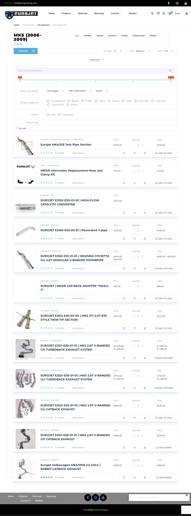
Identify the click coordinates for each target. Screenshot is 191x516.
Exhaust (112, 35)
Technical (82, 13)
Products (66, 13)
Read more (165, 447)
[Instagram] (177, 3)
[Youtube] (185, 3)
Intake (124, 35)
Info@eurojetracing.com (25, 3)
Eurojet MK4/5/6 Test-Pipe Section (66, 144)
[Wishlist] (158, 13)
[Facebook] (168, 3)
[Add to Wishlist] (134, 153)
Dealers (133, 13)
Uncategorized (58, 100)
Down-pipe (55, 139)
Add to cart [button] (165, 153)
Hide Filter (95, 59)
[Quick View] (145, 153)
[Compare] (164, 13)
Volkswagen (43, 25)
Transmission (57, 104)
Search (187, 497)
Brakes (89, 100)
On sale (22, 128)
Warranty (99, 13)
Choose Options (164, 268)
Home (52, 13)
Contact (115, 13)
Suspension (160, 100)
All (77, 35)
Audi (53, 114)
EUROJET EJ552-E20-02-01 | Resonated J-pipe (74, 230)
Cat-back (45, 310)
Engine (100, 35)
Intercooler (139, 35)
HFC (52, 195)
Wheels (153, 35)
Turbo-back (78, 139)
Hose (43, 165)
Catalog (23, 51)
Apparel (88, 35)
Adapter (45, 139)
